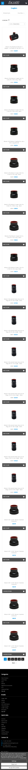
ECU (2, 687)
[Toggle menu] (2, 3)
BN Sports (3, 709)
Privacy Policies (5, 732)
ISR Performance (5, 704)
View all (3, 691)
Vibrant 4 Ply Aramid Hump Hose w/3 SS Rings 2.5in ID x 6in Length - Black (14, 489)
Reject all (14, 764)
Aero (2, 681)
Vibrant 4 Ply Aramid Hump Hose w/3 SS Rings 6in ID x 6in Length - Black (14, 299)
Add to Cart (6, 55)
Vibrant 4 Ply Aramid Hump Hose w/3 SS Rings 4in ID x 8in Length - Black (14, 331)
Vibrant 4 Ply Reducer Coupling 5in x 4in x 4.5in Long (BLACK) (14, 142)
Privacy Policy (23, 757)
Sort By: (11, 24)
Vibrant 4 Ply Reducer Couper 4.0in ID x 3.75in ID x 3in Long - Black (14, 173)
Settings (14, 761)
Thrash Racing (4, 706)
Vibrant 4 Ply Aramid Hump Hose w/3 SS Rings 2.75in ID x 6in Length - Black (14, 457)
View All (3, 711)
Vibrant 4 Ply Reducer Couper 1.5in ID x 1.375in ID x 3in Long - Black (14, 268)
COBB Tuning (4, 708)
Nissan (3, 700)
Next (13, 663)
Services (3, 719)
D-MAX (3, 702)
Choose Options (7, 591)
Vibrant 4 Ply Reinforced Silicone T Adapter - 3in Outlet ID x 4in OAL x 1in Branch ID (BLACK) (14, 48)
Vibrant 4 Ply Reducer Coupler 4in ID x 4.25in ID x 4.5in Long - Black (14, 79)
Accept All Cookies (14, 767)
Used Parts (4, 680)
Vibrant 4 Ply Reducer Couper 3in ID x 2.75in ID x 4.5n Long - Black (14, 236)
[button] (14, 13)
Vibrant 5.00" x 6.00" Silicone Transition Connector (14, 520)
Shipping (3, 728)
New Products (4, 678)
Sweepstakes (4, 734)
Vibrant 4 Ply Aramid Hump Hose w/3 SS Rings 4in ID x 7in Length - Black (14, 362)
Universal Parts (5, 689)
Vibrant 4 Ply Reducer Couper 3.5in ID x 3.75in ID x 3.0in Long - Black (14, 110)
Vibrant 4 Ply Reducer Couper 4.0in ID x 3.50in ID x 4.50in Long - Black (14, 205)
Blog (2, 724)
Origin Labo (4, 698)
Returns (3, 730)
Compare (5, 20)
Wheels (3, 683)
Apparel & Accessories (6, 685)
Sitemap (3, 726)
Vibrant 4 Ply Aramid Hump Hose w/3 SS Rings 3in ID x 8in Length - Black (14, 425)
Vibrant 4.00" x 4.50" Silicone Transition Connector (14, 615)
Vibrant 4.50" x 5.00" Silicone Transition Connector (14, 552)
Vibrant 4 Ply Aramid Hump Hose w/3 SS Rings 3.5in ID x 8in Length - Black (14, 394)
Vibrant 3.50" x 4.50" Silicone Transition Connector (14, 646)
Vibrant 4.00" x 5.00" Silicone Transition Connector (14, 583)
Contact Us (4, 722)
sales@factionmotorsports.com (10, 743)
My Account (4, 720)
